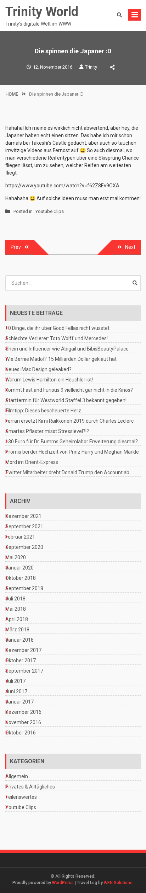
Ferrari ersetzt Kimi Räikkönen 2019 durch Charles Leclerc (69, 421)
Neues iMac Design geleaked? (38, 369)
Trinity (91, 67)
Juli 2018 (15, 598)
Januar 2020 (19, 568)
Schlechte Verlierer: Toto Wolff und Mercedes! (56, 338)
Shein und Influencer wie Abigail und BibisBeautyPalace (67, 349)
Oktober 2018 (20, 578)
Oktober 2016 (20, 733)
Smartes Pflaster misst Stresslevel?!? (47, 431)
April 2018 (16, 619)
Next (130, 247)
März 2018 (17, 629)
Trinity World (41, 11)
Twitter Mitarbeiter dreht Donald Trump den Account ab (67, 472)
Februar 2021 (20, 537)
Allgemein (16, 776)
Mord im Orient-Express (31, 462)
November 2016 (23, 722)
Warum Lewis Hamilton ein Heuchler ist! (49, 380)
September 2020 (24, 547)
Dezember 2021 (23, 516)
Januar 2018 (19, 640)
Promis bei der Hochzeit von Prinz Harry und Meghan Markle (72, 452)
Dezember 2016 (23, 712)
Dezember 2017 (23, 650)
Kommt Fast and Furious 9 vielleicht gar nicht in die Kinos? (69, 390)
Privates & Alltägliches (30, 787)
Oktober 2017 (20, 660)
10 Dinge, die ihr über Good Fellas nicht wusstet (57, 328)
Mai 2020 (15, 557)
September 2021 (24, 526)
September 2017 (24, 671)
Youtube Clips (49, 211)
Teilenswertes (21, 797)
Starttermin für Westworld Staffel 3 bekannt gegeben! (66, 400)
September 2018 (24, 588)
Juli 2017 (15, 681)
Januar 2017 (19, 702)
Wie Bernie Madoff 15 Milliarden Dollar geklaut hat (61, 359)
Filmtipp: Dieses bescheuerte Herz (43, 410)
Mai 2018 (15, 609)
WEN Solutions (118, 882)
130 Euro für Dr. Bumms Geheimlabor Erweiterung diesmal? (71, 441)
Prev (16, 247)
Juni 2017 (16, 691)
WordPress (63, 882)
